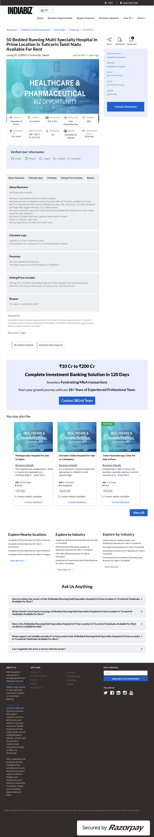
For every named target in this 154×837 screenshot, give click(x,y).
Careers (72, 672)
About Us (36, 672)
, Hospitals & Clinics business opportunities (74, 323)
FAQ (34, 683)
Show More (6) (17, 560)
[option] (33, 465)
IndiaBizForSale (13, 705)
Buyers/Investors (86, 18)
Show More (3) (64, 569)
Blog (71, 684)
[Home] (21, 12)
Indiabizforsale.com (15, 684)
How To (127, 18)
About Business (16, 177)
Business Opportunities (60, 18)
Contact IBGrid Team (77, 400)
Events (35, 679)
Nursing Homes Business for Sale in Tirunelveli (123, 547)
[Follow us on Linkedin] (119, 692)
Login (109, 2)
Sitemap (72, 680)
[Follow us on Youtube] (132, 692)
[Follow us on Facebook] (113, 692)
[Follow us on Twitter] (107, 692)
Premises (52, 177)
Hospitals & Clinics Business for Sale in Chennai (29, 540)
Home (40, 18)
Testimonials (74, 676)
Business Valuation (109, 18)
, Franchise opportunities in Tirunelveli (74, 320)
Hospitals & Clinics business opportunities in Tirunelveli (32, 320)
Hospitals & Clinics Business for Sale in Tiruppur (29, 554)
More (141, 18)
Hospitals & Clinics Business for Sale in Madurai (29, 550)
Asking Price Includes (72, 177)
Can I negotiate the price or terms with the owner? (39, 648)
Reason (90, 177)
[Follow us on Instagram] (126, 692)
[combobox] (46, 10)
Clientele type (36, 177)
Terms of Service (39, 676)
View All (138, 512)
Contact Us (37, 687)
